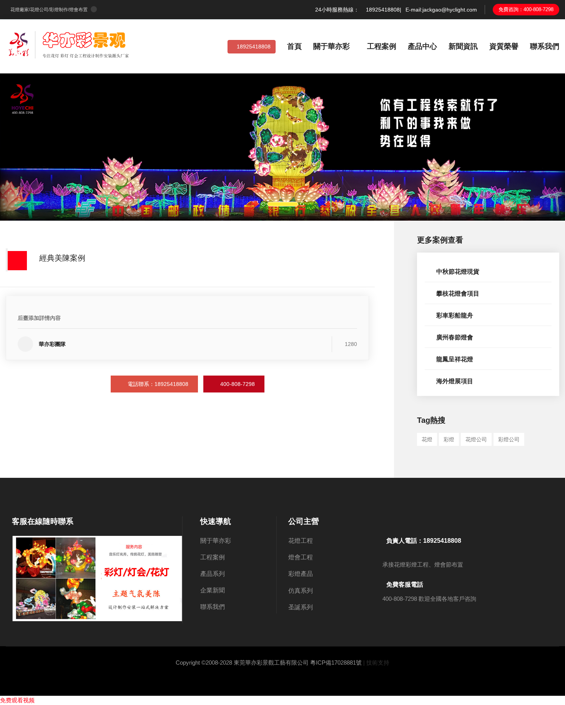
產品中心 (422, 46)
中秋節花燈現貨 (457, 271)
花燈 (427, 439)
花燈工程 (319, 540)
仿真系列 (323, 590)
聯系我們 (544, 46)
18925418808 (254, 46)
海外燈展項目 (454, 381)
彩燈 (449, 439)
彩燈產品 (320, 573)
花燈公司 (476, 439)
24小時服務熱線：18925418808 (357, 10)
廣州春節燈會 (454, 337)
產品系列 (212, 573)
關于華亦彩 (331, 46)
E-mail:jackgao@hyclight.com (441, 10)
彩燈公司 (509, 439)
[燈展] (69, 44)
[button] (42, 147)
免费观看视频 (17, 700)
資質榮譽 (503, 46)
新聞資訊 (463, 46)
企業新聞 (212, 590)
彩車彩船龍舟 (454, 315)
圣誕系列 (316, 607)
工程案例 (381, 46)
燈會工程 (314, 557)
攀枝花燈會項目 (457, 293)
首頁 (294, 46)
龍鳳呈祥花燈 (454, 359)
